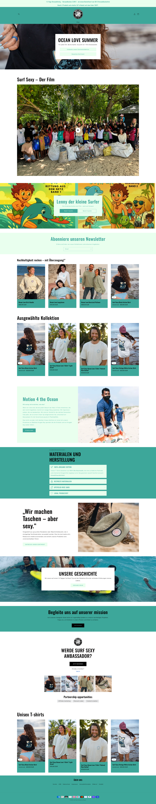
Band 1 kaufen (68, 211)
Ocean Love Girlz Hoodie (26, 302)
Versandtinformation (85, 784)
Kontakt (101, 784)
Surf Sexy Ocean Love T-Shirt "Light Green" (61, 366)
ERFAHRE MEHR (78, 585)
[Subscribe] (91, 249)
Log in (78, 671)
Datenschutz (66, 784)
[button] (19, 14)
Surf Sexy (75, 800)
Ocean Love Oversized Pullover (90, 302)
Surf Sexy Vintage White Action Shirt (124, 368)
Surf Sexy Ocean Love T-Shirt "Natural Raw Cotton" (93, 369)
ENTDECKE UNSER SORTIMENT (35, 544)
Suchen (55, 784)
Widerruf (94, 784)
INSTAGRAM (78, 625)
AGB (60, 784)
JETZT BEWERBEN (78, 664)
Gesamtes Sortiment (78, 54)
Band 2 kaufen (87, 211)
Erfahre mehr (29, 430)
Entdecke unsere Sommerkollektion (78, 49)
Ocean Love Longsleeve (57, 302)
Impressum (75, 784)
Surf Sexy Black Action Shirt (122, 302)
